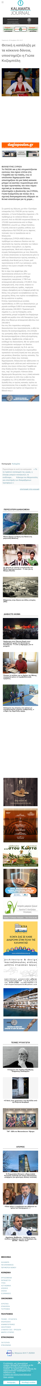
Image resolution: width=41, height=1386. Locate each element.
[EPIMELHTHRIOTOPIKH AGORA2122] (20, 399)
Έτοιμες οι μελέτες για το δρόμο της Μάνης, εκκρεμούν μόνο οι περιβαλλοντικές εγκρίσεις (20, 676)
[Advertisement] (20, 119)
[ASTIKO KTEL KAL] (20, 939)
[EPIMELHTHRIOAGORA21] (20, 1026)
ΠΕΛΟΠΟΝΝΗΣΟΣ (7, 1265)
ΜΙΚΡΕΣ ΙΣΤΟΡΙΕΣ (7, 1332)
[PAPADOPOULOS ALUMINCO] (20, 155)
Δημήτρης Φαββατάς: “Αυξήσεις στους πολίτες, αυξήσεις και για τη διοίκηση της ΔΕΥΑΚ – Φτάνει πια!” (20, 1238)
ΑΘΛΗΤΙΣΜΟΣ (6, 1327)
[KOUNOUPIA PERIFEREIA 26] (20, 884)
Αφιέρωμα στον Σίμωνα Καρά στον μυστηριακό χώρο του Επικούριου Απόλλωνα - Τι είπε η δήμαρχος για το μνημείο (18, 643)
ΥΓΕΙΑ (3, 1283)
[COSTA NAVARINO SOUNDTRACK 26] (20, 826)
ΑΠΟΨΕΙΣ (4, 1288)
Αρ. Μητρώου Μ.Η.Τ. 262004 (23, 1353)
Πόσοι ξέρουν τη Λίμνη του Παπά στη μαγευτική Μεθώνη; (17, 537)
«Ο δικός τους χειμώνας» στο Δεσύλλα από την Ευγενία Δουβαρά (20, 1101)
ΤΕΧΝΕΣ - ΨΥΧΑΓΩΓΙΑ (9, 1319)
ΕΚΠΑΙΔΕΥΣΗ (6, 1280)
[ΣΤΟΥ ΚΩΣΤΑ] (20, 857)
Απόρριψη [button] (11, 1382)
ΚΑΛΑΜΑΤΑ (5, 1262)
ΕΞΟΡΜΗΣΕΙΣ (6, 1293)
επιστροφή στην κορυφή (29, 489)
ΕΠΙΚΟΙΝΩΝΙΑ (6, 1345)
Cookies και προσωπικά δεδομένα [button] (17, 1375)
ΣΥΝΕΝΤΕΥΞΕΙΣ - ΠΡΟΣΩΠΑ (11, 1330)
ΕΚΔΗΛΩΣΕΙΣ (6, 1322)
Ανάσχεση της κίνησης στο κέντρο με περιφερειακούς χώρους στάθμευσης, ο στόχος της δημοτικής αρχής (18, 709)
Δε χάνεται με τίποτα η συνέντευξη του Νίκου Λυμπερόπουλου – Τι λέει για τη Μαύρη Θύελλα (18, 569)
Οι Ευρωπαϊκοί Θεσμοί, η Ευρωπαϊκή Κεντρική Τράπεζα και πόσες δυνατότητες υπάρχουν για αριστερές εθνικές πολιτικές (20, 1175)
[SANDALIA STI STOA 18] (20, 793)
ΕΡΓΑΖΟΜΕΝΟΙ (6, 1278)
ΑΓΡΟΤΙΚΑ (5, 1304)
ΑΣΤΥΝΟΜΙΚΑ (6, 1286)
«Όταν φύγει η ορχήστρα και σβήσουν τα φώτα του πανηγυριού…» (21, 1207)
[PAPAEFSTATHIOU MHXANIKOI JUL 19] (20, 1003)
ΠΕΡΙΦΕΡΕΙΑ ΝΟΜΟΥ (8, 1267)
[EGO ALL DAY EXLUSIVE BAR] (20, 22)
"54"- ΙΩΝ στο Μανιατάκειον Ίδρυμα (20, 1131)
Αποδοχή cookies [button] (28, 1382)
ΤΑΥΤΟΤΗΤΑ (5, 1342)
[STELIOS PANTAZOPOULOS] (20, 973)
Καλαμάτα (16, 464)
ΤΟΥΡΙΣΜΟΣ (5, 1309)
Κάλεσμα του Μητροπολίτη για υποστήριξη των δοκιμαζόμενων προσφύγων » (20, 480)
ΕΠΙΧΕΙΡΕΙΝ (5, 1306)
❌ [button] (39, 1363)
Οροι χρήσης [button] (8, 1377)
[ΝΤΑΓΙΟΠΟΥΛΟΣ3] (20, 146)
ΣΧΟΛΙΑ (4, 1291)
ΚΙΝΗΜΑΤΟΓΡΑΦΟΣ (8, 1324)
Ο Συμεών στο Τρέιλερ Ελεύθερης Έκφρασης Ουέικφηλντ (20, 1070)
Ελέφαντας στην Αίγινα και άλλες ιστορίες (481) (19, 600)
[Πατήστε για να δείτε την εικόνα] (20, 82)
